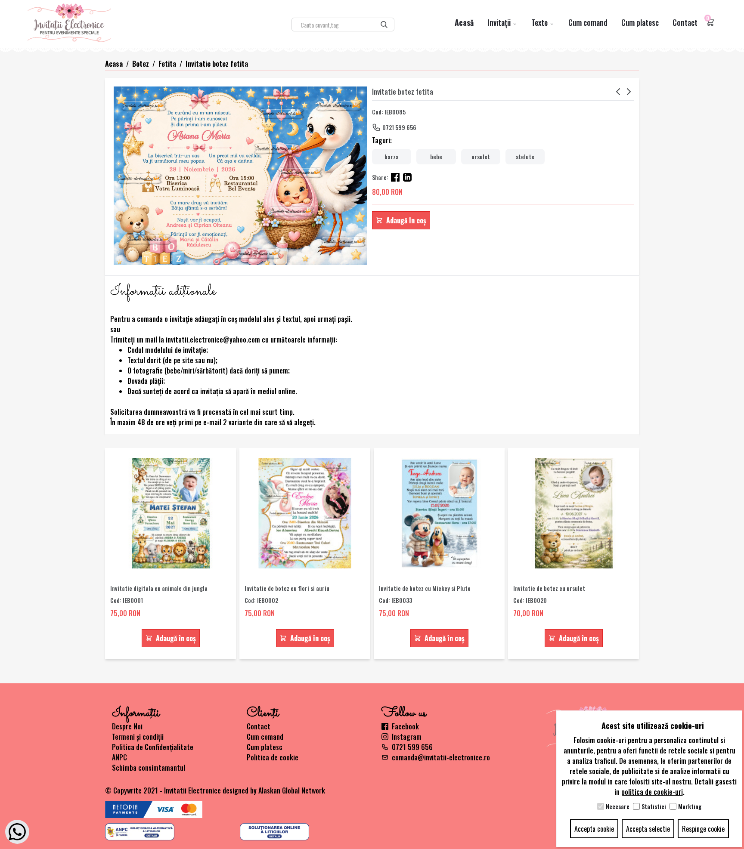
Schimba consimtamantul (148, 768)
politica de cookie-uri (652, 792)
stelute (525, 156)
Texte (540, 22)
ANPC (119, 757)
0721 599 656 (399, 127)
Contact (685, 22)
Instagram (407, 737)
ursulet (480, 156)
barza (391, 156)
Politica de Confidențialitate (152, 747)
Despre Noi (127, 726)
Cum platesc (640, 22)
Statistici (654, 806)
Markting (689, 806)
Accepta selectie (648, 829)
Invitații (499, 22)
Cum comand (588, 22)
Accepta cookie (594, 829)
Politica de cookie (272, 757)
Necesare (617, 806)
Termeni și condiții (138, 737)
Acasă (464, 22)
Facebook (405, 726)
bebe (436, 156)
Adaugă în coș (406, 220)
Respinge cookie (703, 829)
